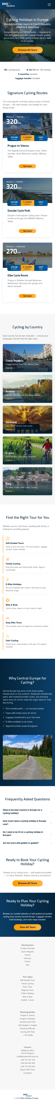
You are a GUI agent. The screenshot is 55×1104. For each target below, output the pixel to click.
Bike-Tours (30, 1069)
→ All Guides (27, 1035)
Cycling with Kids (27, 1031)
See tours (27, 166)
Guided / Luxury (27, 999)
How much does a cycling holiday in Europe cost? (24, 822)
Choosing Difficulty (27, 1028)
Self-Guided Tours (27, 980)
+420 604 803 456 (27, 1063)
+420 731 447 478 (27, 1059)
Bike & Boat (27, 996)
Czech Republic (27, 951)
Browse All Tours (27, 50)
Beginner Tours (27, 990)
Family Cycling (27, 983)
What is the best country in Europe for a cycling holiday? (22, 811)
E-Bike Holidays (27, 993)
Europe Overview (28, 948)
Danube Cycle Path (19, 210)
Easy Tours (27, 986)
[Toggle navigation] (49, 4)
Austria (27, 954)
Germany (27, 958)
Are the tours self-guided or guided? (21, 842)
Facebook (28, 1073)
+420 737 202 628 (27, 1066)
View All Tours (27, 927)
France (27, 961)
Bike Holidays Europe (29, 1098)
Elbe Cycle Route (18, 275)
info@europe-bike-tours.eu (27, 1056)
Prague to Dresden (27, 1018)
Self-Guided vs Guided (27, 1025)
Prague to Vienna (18, 145)
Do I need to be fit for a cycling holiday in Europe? (23, 833)
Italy (27, 964)
